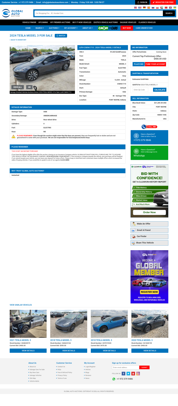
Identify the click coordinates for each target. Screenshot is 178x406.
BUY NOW (127, 28)
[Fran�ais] (140, 8)
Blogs (87, 372)
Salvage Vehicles (128, 22)
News (87, 378)
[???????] (153, 8)
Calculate (159, 90)
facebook (123, 373)
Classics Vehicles (147, 22)
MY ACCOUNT (70, 28)
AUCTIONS (53, 28)
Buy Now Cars (34, 372)
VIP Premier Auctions (60, 22)
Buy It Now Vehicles (82, 22)
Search (169, 13)
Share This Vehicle (145, 243)
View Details (28, 351)
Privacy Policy (62, 375)
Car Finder (141, 236)
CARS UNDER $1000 (144, 28)
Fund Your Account (155, 64)
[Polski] (157, 8)
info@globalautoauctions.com (55, 2)
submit (144, 367)
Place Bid (138, 64)
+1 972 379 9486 (25, 2)
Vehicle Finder (29, 22)
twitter (128, 373)
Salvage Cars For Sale (37, 369)
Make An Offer (143, 224)
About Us (33, 367)
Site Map (33, 378)
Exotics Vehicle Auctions (106, 22)
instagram (138, 373)
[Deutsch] (144, 8)
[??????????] (174, 8)
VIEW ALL (17, 87)
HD (29, 87)
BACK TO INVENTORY (18, 40)
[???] (166, 8)
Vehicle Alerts (34, 381)
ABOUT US (87, 28)
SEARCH (39, 28)
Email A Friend (144, 230)
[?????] (170, 8)
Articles (88, 369)
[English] (135, 8)
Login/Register (90, 367)
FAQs (59, 369)
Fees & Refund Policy (65, 372)
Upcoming (43, 22)
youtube (133, 373)
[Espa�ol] (148, 8)
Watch (61, 36)
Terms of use (62, 378)
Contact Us (61, 367)
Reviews (88, 375)
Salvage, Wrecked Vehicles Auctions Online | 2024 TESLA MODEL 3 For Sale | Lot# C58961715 (40, 92)
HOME (28, 28)
